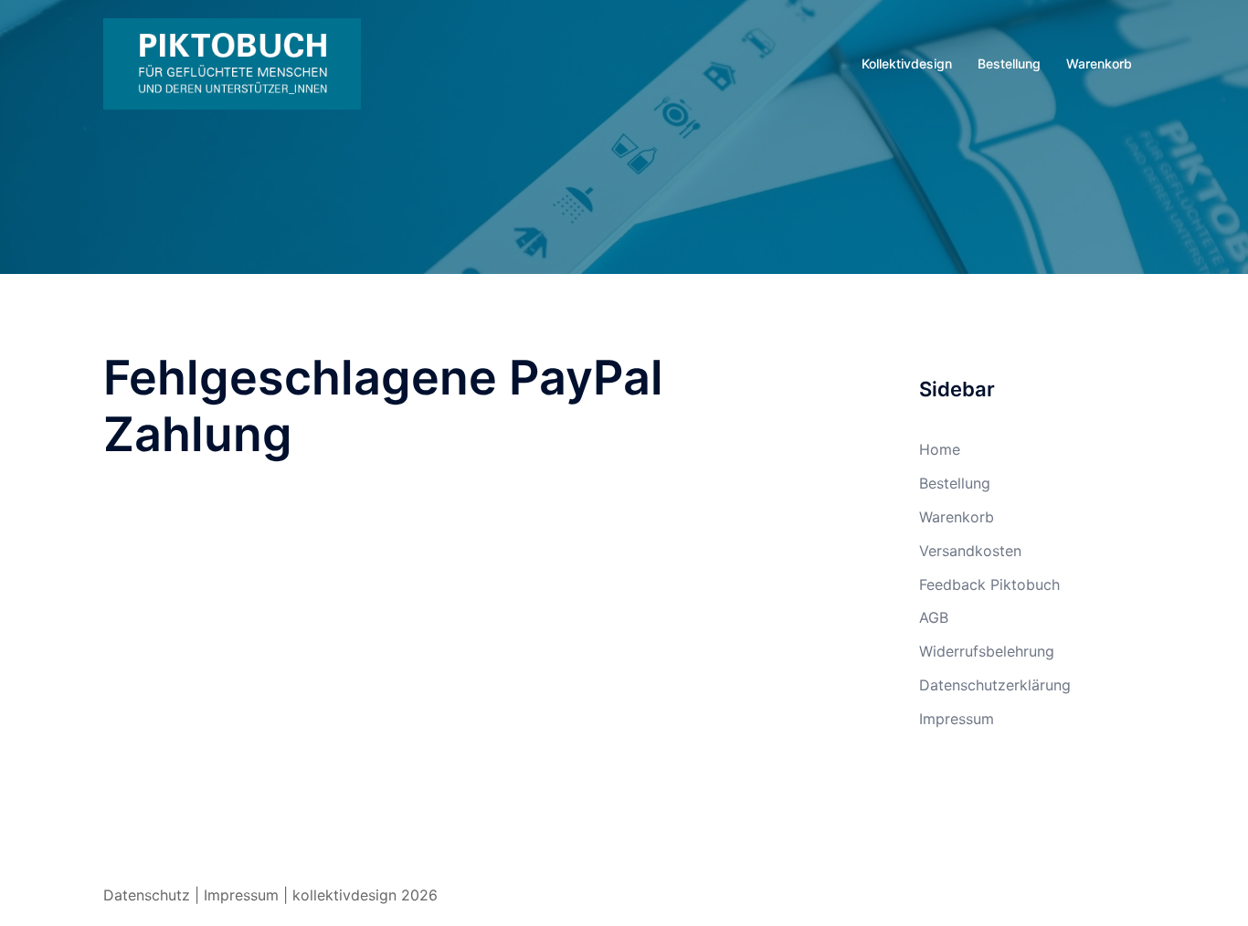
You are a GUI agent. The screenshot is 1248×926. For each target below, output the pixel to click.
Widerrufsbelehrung (986, 651)
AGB (933, 617)
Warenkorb (1099, 63)
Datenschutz (146, 895)
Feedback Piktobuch (989, 584)
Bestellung (1009, 63)
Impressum (956, 719)
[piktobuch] (232, 62)
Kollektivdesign (907, 63)
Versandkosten (970, 551)
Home (939, 449)
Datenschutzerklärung (995, 685)
